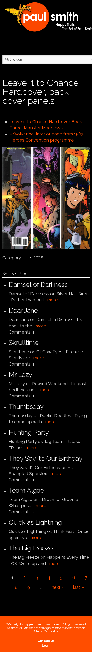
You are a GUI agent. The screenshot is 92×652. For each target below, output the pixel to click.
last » (78, 587)
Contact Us (46, 641)
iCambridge (50, 631)
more (52, 299)
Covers (38, 257)
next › (57, 587)
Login (46, 645)
